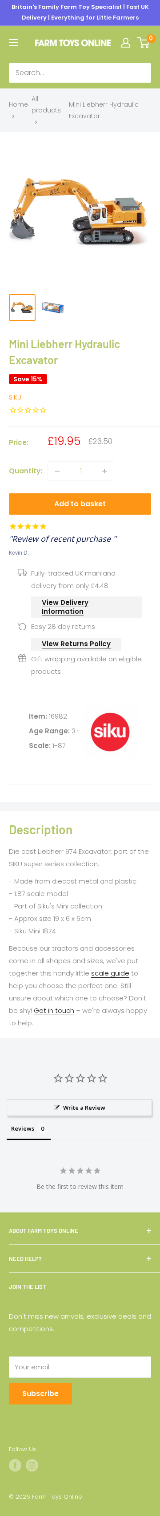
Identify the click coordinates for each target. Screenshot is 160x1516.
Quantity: (25, 471)
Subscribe (40, 1393)
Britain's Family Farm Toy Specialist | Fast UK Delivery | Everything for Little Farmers (80, 12)
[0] (143, 42)
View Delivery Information (65, 607)
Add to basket (80, 504)
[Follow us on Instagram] (32, 1465)
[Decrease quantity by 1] (57, 471)
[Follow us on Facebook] (15, 1465)
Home (18, 104)
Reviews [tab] (22, 1128)
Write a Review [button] (84, 1108)
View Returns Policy (76, 643)
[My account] (125, 43)
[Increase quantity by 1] (104, 471)
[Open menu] (13, 42)
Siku (15, 397)
